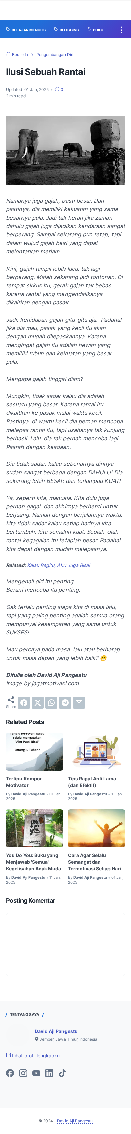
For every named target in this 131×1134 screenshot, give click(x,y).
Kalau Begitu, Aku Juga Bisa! (58, 565)
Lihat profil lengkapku (35, 1055)
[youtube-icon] (36, 1073)
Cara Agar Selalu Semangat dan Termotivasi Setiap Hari (94, 861)
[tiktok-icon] (62, 1073)
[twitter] (38, 703)
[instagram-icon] (23, 1073)
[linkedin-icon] (49, 1073)
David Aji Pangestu (56, 1031)
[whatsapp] (51, 703)
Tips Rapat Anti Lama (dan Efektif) (92, 782)
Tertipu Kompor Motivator (24, 782)
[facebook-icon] (10, 1073)
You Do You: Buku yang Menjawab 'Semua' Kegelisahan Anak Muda (33, 861)
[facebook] (24, 703)
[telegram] (65, 703)
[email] (79, 703)
